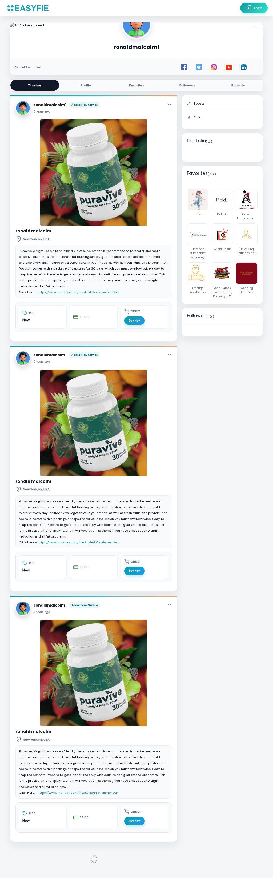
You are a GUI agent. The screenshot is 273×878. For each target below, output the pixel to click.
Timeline (34, 85)
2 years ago (42, 112)
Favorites (136, 85)
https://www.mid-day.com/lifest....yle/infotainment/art (78, 292)
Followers (187, 85)
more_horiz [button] (169, 104)
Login (254, 8)
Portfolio (238, 85)
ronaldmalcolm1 (50, 104)
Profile (86, 85)
